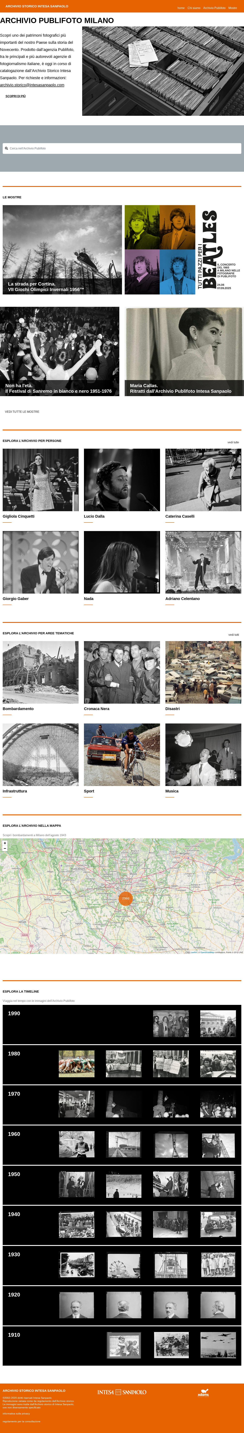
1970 (14, 1094)
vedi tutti (233, 634)
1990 (14, 1013)
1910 (14, 1335)
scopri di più (16, 96)
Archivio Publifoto (214, 7)
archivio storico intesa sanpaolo (37, 6)
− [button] (5, 848)
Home (182, 7)
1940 (14, 1214)
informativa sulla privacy (16, 1413)
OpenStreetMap (207, 952)
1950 (14, 1174)
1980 (14, 1054)
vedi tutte (233, 442)
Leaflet (194, 952)
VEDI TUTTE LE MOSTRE (22, 411)
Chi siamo (194, 7)
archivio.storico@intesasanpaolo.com (32, 85)
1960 (14, 1134)
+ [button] (5, 843)
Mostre (232, 7)
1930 (14, 1254)
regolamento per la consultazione (21, 1421)
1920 (14, 1295)
